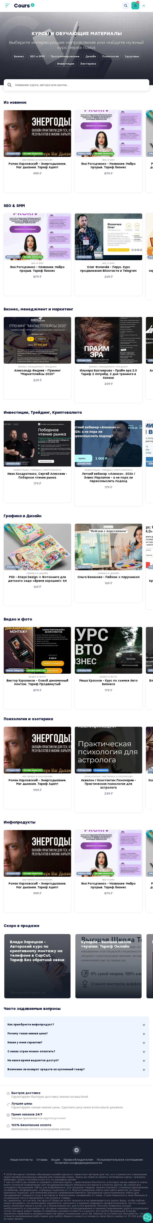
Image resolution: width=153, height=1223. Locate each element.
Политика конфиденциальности (78, 1163)
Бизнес (19, 56)
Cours (23, 5)
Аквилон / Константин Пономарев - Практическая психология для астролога (108, 784)
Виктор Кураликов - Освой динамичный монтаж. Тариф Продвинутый (37, 682)
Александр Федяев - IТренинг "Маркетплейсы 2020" (37, 372)
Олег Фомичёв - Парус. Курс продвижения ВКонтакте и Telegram (108, 269)
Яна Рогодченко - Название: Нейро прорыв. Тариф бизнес (108, 165)
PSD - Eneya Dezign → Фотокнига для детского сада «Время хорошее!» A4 (37, 579)
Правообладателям (78, 1159)
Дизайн (90, 56)
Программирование (65, 56)
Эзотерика (88, 63)
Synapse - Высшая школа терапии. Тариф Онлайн (106, 944)
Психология (110, 56)
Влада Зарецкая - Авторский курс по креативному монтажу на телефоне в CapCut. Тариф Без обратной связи (37, 951)
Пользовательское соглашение (120, 1159)
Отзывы (41, 1159)
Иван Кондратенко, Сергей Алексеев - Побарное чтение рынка (37, 475)
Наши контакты (21, 1159)
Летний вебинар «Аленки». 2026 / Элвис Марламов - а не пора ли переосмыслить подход (108, 477)
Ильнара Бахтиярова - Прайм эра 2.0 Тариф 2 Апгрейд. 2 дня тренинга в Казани (108, 374)
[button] (147, 1217)
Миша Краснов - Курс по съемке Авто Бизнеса (108, 682)
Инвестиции (65, 63)
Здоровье (132, 56)
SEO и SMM (37, 56)
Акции (55, 1159)
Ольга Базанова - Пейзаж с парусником (108, 577)
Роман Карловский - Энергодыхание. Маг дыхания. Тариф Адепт (37, 165)
